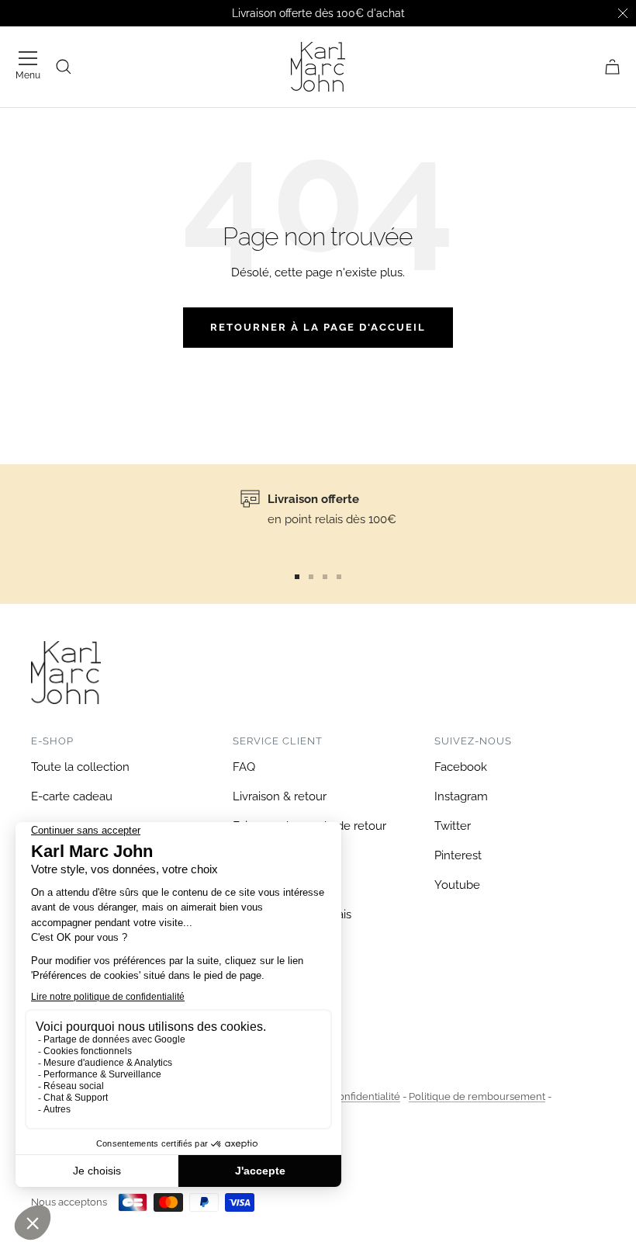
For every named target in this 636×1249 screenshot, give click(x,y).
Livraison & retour (280, 796)
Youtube (457, 885)
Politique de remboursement (477, 1096)
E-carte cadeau (71, 796)
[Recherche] (63, 67)
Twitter (452, 826)
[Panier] (612, 67)
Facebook (460, 767)
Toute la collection (80, 767)
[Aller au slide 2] (311, 576)
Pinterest (458, 855)
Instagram (461, 796)
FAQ (244, 767)
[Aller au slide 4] (339, 576)
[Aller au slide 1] (297, 576)
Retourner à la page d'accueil (318, 327)
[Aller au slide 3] (325, 576)
